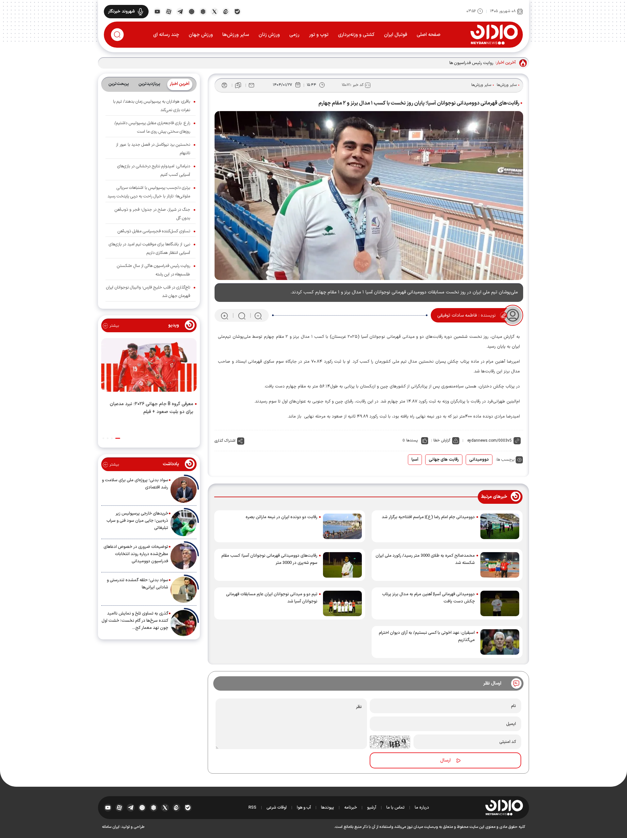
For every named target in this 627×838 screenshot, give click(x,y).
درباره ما (422, 807)
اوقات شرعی (276, 807)
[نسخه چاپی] (224, 85)
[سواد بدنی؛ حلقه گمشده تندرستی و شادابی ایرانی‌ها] (183, 590)
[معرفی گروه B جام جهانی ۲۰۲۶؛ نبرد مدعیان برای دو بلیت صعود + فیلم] (149, 366)
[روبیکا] (203, 11)
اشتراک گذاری (225, 441)
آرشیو (371, 807)
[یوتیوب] (157, 11)
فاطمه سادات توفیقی (457, 315)
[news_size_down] (258, 315)
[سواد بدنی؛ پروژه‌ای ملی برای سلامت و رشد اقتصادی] (183, 490)
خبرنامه (350, 807)
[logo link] (494, 34)
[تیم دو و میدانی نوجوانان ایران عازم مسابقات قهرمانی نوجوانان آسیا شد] (342, 603)
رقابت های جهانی (444, 459)
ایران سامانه (111, 827)
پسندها (412, 440)
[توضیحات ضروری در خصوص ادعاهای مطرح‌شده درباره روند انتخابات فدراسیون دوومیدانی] (183, 556)
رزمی (294, 35)
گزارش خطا (441, 440)
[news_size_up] (224, 315)
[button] (117, 438)
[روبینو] (191, 11)
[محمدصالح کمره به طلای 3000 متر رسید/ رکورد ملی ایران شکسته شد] (499, 565)
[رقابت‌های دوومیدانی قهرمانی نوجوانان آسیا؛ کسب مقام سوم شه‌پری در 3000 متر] (342, 565)
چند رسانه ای (166, 35)
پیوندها (327, 807)
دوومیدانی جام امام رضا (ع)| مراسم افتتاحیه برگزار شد (428, 517)
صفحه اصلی (429, 35)
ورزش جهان (201, 35)
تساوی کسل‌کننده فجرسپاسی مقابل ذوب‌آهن (154, 231)
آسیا (414, 459)
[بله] (237, 11)
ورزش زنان (269, 35)
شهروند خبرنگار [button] (121, 11)
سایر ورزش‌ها (235, 35)
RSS (252, 807)
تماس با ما (395, 807)
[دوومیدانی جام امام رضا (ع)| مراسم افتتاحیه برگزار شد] (499, 526)
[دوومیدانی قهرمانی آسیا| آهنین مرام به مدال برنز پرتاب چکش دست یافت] (499, 603)
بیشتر (113, 326)
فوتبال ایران (395, 35)
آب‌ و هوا (304, 807)
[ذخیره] (238, 85)
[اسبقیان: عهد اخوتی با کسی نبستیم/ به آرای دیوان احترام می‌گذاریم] (499, 642)
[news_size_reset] (241, 315)
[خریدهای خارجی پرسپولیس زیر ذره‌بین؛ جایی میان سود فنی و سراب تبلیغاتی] (183, 523)
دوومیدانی (479, 459)
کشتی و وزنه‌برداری (356, 35)
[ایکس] (214, 11)
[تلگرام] (180, 11)
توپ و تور (319, 35)
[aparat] (169, 11)
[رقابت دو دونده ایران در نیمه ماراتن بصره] (342, 526)
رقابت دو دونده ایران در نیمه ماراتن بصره (281, 517)
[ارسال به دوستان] (251, 85)
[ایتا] (226, 11)
